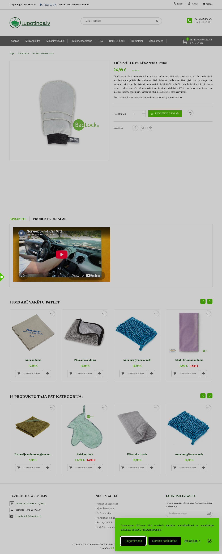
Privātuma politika (151, 529)
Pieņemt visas (133, 541)
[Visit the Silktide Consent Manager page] (209, 541)
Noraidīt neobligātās (164, 541)
